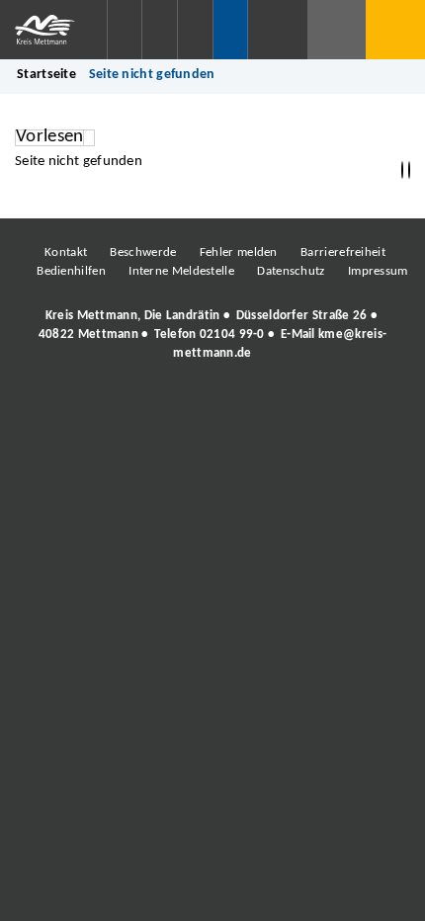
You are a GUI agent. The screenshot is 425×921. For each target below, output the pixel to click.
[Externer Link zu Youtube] (255, 407)
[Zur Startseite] (53, 29)
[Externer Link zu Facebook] (77, 407)
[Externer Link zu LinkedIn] (210, 407)
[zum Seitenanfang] (409, 170)
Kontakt (65, 252)
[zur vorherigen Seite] (402, 170)
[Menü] (395, 29)
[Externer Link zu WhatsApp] (299, 407)
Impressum (378, 271)
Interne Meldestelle (181, 271)
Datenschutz (290, 271)
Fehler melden (239, 252)
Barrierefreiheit (342, 252)
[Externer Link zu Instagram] (121, 407)
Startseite (46, 74)
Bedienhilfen (71, 271)
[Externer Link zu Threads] (166, 407)
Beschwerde (143, 252)
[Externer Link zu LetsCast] (344, 407)
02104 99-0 (232, 334)
